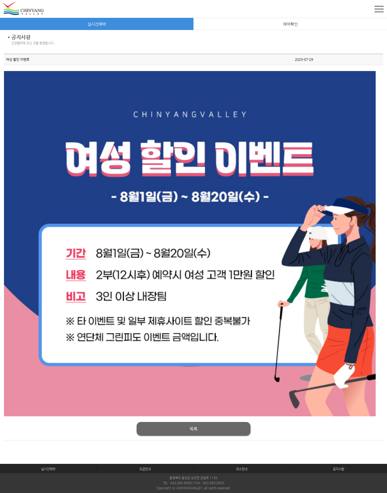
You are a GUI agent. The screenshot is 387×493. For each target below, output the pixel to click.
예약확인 (290, 24)
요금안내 (145, 469)
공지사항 (338, 469)
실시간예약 (97, 24)
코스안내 (241, 469)
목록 (193, 429)
